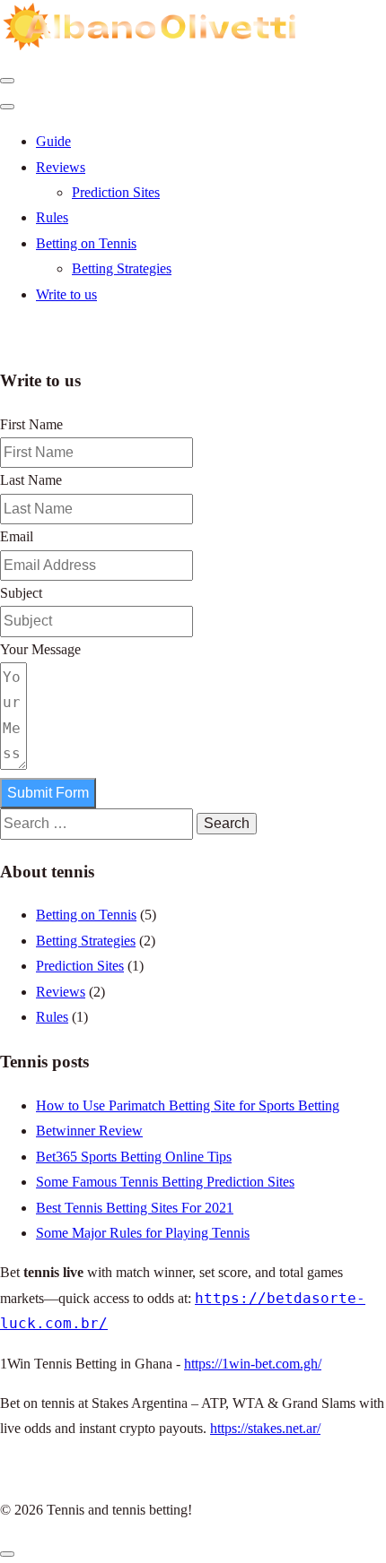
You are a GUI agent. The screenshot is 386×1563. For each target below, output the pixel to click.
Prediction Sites (116, 192)
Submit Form (48, 792)
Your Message (40, 649)
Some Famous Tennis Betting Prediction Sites (165, 1181)
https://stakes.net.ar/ (265, 1428)
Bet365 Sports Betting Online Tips (134, 1156)
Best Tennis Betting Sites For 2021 (134, 1207)
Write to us (66, 294)
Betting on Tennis (86, 243)
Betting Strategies (121, 268)
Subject (21, 592)
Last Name (31, 480)
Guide (53, 141)
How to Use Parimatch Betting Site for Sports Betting (187, 1105)
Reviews (60, 167)
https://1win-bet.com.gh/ (252, 1363)
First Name (31, 424)
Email (16, 536)
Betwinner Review (89, 1130)
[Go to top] (7, 1554)
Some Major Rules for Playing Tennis (143, 1232)
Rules (52, 217)
